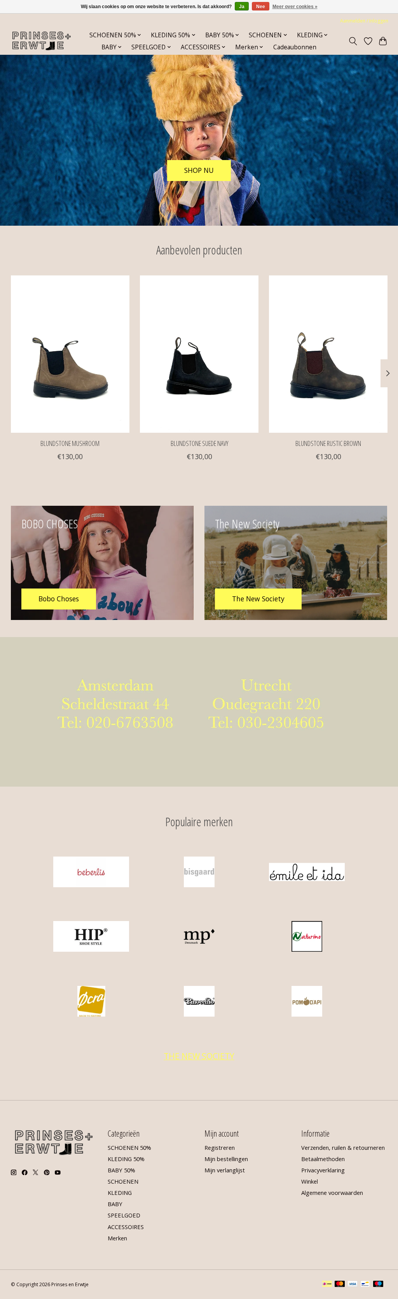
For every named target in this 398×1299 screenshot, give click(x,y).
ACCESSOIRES (126, 1227)
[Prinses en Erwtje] (41, 41)
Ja (241, 6)
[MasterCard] (340, 1285)
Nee (260, 6)
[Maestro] (378, 1285)
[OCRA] (91, 1002)
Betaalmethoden (323, 1159)
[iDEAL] (327, 1285)
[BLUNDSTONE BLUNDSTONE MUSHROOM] (70, 354)
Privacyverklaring (323, 1170)
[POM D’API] (307, 1002)
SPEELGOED (124, 1215)
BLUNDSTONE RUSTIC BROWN (328, 443)
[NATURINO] (307, 938)
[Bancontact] (365, 1285)
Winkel (309, 1181)
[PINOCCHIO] (199, 1002)
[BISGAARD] (199, 873)
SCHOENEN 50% (129, 1147)
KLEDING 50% (126, 1159)
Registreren (219, 1147)
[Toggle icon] (352, 41)
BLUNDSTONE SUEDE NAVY (199, 443)
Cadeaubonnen (294, 47)
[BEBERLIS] (91, 873)
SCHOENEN (123, 1181)
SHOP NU (199, 170)
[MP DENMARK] (199, 938)
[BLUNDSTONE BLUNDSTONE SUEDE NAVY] (199, 354)
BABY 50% (121, 1170)
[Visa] (352, 1285)
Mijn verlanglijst (224, 1170)
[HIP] (91, 938)
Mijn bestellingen (226, 1159)
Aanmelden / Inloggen (364, 20)
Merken (117, 1238)
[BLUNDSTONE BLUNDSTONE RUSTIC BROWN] (328, 354)
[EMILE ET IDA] (307, 873)
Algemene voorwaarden (332, 1192)
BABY (115, 1204)
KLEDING (120, 1192)
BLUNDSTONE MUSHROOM (70, 443)
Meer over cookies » (295, 6)
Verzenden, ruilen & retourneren (343, 1147)
